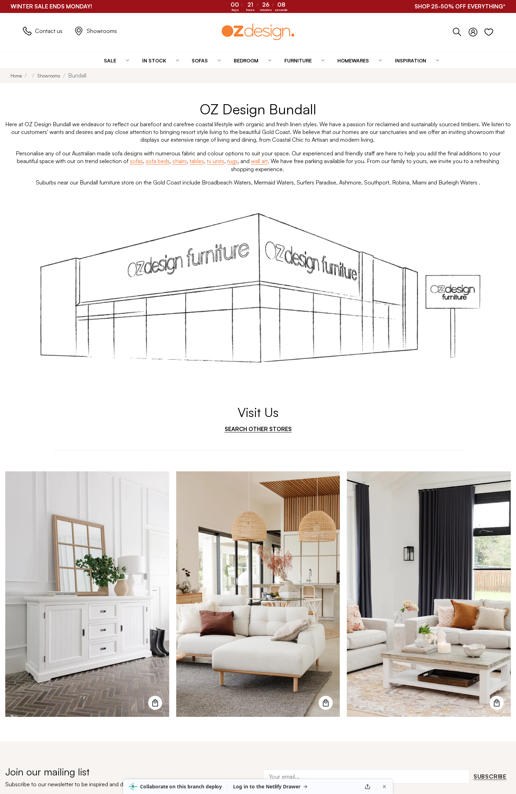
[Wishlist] (488, 30)
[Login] (476, 30)
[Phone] (461, 30)
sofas (136, 160)
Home (16, 76)
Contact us (48, 30)
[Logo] (258, 32)
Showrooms (102, 30)
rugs (232, 160)
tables (197, 160)
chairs (179, 160)
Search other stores (258, 428)
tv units (215, 160)
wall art (259, 160)
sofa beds (158, 160)
